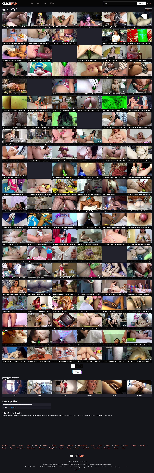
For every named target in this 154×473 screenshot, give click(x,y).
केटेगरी (52, 3)
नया (45, 3)
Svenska (117, 445)
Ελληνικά (45, 445)
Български (42, 448)
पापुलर (38, 3)
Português (52, 448)
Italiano (77, 448)
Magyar (62, 445)
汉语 (11, 448)
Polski (100, 445)
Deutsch (125, 445)
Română (108, 445)
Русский (61, 448)
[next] (81, 366)
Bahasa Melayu (31, 448)
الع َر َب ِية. (70, 445)
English (36, 445)
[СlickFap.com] (9, 3)
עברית (92, 445)
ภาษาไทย (4, 445)
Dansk (4, 448)
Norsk (123, 448)
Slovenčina (107, 448)
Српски (116, 448)
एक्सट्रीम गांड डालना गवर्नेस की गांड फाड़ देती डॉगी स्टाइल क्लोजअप (17, 404)
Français (142, 445)
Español (134, 445)
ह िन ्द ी (19, 448)
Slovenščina (96, 448)
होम (32, 3)
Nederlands (86, 448)
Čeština (54, 445)
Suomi (28, 445)
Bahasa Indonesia (82, 445)
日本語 (21, 445)
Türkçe (69, 448)
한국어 (13, 445)
